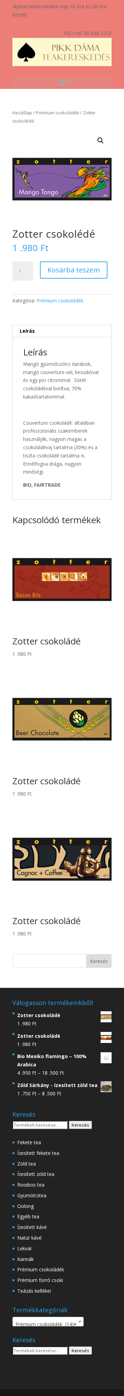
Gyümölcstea (31, 1195)
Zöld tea (26, 1163)
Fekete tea (29, 1142)
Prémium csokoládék (57, 113)
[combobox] (48, 1321)
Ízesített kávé (32, 1227)
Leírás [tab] (27, 331)
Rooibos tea (30, 1184)
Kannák (25, 1259)
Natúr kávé (29, 1237)
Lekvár (24, 1248)
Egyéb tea (28, 1216)
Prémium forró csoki (40, 1280)
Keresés (80, 1125)
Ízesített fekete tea (38, 1153)
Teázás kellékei (34, 1291)
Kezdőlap (22, 113)
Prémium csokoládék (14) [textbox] (46, 1324)
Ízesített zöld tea (35, 1174)
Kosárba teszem (74, 270)
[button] (100, 140)
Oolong (25, 1206)
